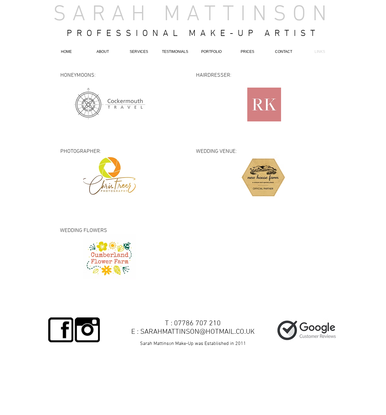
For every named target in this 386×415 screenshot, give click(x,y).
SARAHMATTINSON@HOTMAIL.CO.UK (197, 332)
